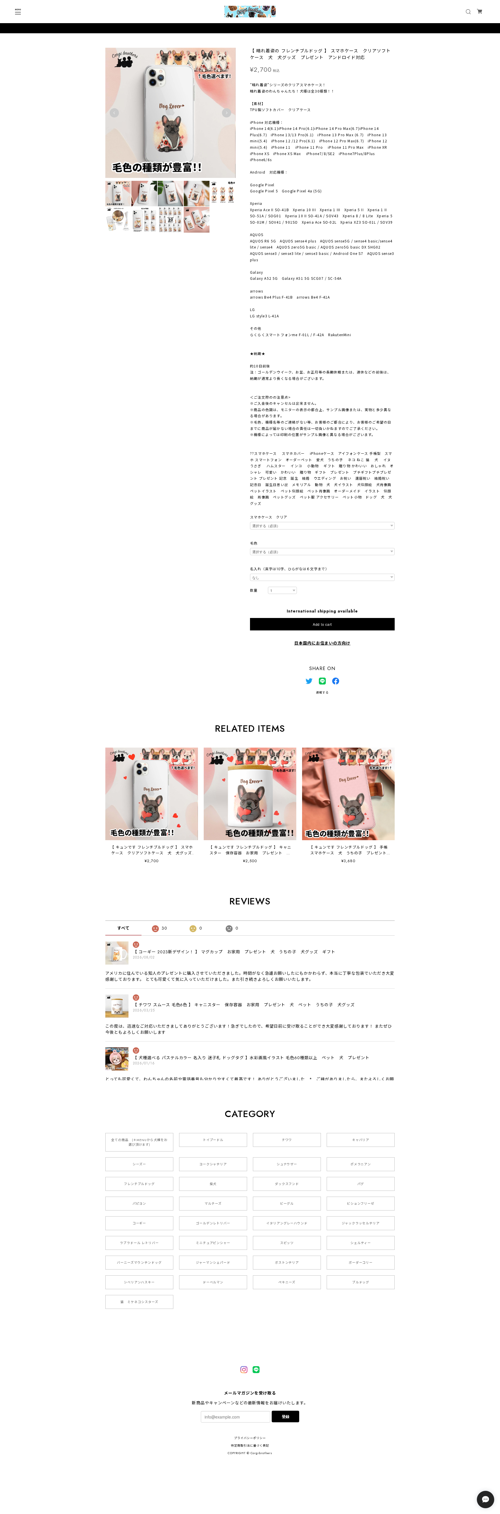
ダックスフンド (287, 1184)
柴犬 (213, 1184)
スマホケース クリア (268, 517)
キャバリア (361, 1140)
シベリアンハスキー (139, 1282)
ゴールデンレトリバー (213, 1223)
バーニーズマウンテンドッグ (139, 1262)
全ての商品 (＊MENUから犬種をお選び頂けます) (139, 1142)
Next (226, 112)
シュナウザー (287, 1164)
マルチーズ (213, 1203)
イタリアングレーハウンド (287, 1223)
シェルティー (360, 1243)
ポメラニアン (360, 1164)
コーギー (139, 1223)
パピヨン (139, 1203)
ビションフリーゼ (361, 1203)
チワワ (287, 1140)
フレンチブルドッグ (139, 1184)
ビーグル (287, 1203)
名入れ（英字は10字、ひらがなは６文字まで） (289, 569)
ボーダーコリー (361, 1262)
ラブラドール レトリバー (139, 1243)
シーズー (139, 1164)
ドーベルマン (213, 1282)
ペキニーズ (286, 1282)
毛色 (254, 543)
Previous (114, 112)
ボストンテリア (287, 1262)
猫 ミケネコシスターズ (139, 1302)
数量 (254, 590)
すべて (123, 928)
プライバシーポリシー (250, 1438)
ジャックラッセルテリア (361, 1223)
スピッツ (287, 1243)
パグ (360, 1184)
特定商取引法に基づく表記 (250, 1445)
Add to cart (322, 624)
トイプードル (213, 1140)
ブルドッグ (361, 1282)
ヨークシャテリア (213, 1164)
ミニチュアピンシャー (213, 1243)
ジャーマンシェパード (213, 1262)
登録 (285, 1416)
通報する (322, 692)
